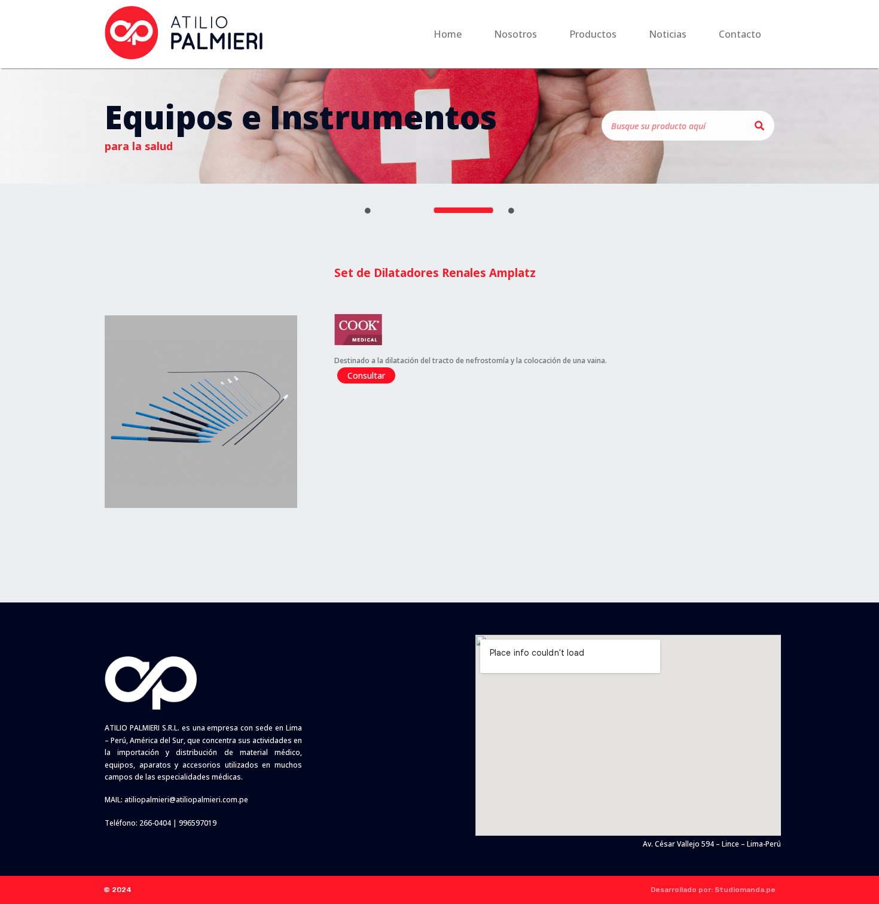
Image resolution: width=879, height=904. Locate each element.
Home (448, 34)
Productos (592, 34)
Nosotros (515, 34)
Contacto (740, 34)
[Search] (759, 126)
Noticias (667, 34)
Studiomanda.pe (745, 889)
